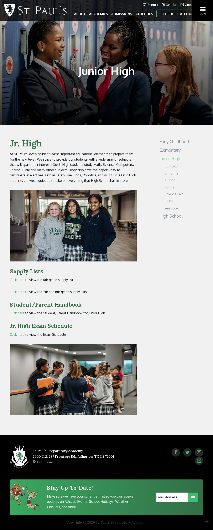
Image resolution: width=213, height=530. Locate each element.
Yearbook (171, 208)
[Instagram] (199, 452)
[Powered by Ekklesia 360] (207, 521)
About (80, 14)
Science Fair (174, 194)
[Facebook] (176, 452)
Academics (98, 14)
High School (171, 216)
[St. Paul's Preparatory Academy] (35, 10)
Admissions (121, 14)
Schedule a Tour (177, 14)
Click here (17, 280)
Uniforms (171, 173)
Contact (191, 4)
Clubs (169, 201)
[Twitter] (187, 452)
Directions (45, 462)
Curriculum (173, 166)
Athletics (144, 14)
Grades (171, 4)
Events (152, 4)
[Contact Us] (199, 461)
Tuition (170, 180)
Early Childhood (174, 141)
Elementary (170, 150)
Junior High (170, 158)
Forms (169, 187)
